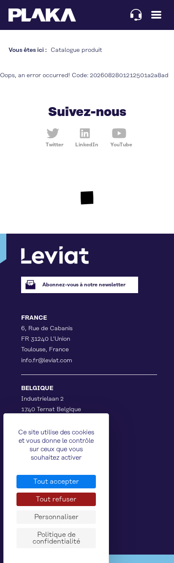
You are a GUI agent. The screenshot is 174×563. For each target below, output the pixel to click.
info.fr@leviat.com (46, 360)
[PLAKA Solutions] (42, 15)
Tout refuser (56, 499)
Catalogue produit (76, 50)
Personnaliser (56, 517)
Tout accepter (56, 481)
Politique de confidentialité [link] (56, 538)
